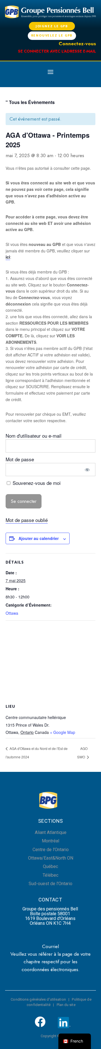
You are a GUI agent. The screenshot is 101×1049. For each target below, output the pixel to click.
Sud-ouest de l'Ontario (50, 883)
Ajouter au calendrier (39, 538)
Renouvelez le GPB (52, 35)
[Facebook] (40, 1026)
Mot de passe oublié (27, 519)
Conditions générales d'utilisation (38, 999)
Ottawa (12, 613)
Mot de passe (20, 459)
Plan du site (66, 1005)
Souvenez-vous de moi (36, 482)
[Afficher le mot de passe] (87, 469)
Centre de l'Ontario (51, 849)
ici (8, 257)
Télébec (50, 875)
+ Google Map (62, 732)
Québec (50, 866)
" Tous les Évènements (30, 102)
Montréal (50, 841)
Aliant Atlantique (50, 832)
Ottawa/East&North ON (50, 858)
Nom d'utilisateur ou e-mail (33, 435)
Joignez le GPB (52, 26)
